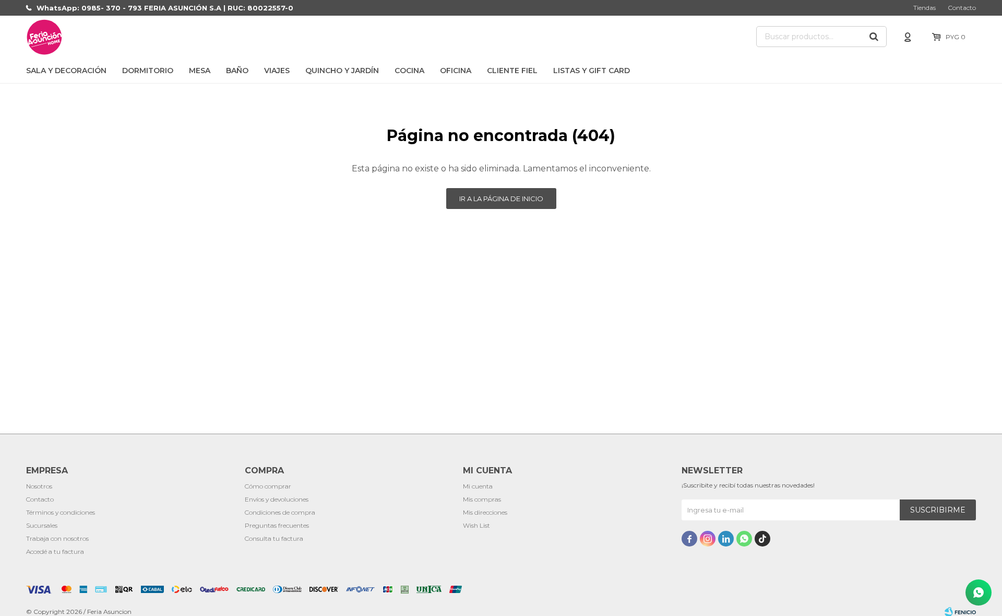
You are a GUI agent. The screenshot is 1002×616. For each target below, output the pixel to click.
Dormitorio (147, 70)
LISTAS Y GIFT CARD (591, 70)
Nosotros (39, 486)
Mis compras (482, 499)
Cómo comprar (268, 486)
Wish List (476, 525)
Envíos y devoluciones (276, 499)
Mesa (199, 70)
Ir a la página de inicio (501, 198)
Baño (237, 70)
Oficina (455, 70)
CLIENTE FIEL (512, 70)
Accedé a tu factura (55, 551)
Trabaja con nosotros (57, 538)
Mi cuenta (478, 486)
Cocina (409, 70)
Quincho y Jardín (342, 70)
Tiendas (924, 7)
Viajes (277, 70)
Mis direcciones (485, 512)
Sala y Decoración (66, 70)
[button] (874, 36)
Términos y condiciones (60, 512)
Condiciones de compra (280, 512)
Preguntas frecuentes (277, 525)
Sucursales (41, 525)
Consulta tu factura (274, 538)
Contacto (962, 7)
